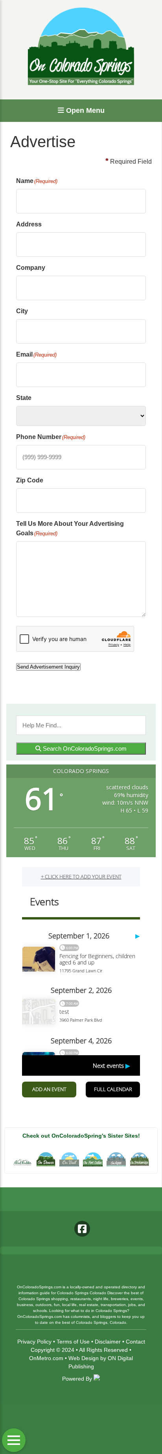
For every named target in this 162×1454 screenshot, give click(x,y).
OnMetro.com (46, 1358)
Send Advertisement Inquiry (48, 667)
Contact (135, 1341)
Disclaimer (108, 1341)
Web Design (83, 1358)
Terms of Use (73, 1341)
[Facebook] (82, 1229)
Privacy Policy (34, 1341)
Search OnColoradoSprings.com (84, 748)
